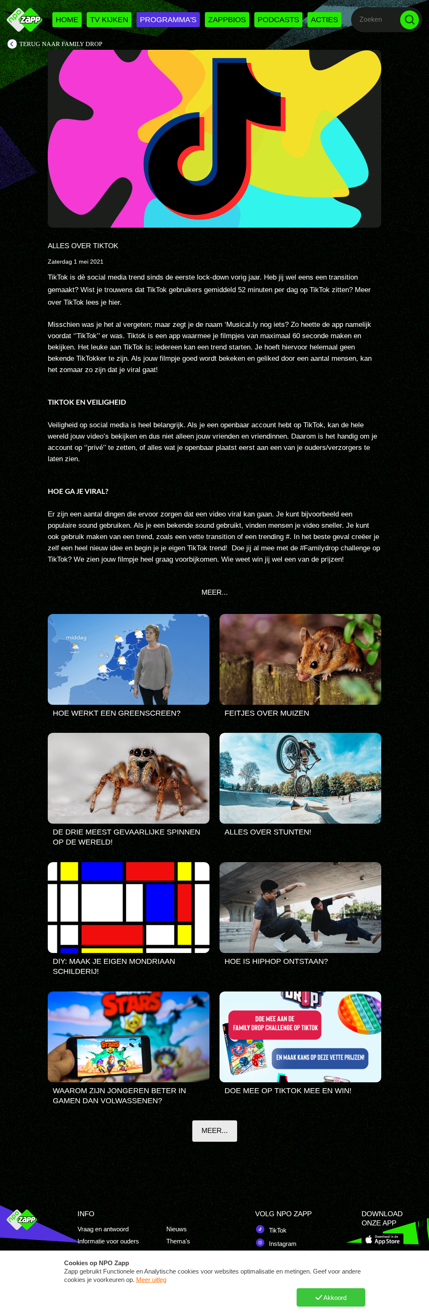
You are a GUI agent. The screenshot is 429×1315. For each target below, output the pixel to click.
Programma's (168, 19)
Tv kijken (109, 19)
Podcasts (278, 19)
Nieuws (176, 1229)
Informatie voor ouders (108, 1241)
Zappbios (227, 19)
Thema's (178, 1241)
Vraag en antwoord (103, 1229)
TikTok (277, 1230)
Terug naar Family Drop (60, 44)
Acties (324, 19)
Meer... (215, 1131)
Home (67, 19)
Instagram (282, 1243)
